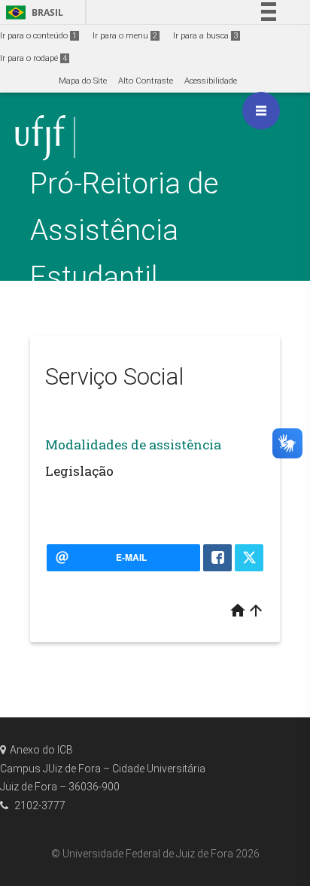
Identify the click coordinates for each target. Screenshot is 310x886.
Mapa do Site (83, 81)
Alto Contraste (145, 81)
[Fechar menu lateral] (261, 110)
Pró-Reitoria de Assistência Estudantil (124, 230)
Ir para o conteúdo (38, 36)
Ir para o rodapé (33, 58)
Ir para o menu (125, 36)
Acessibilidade (210, 81)
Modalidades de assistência (133, 444)
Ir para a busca (205, 36)
